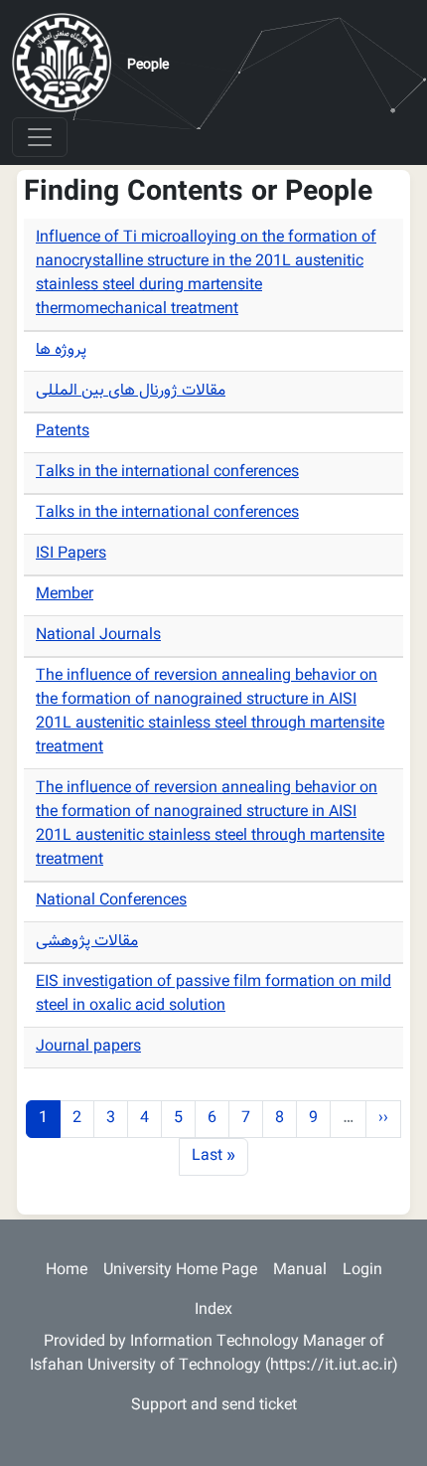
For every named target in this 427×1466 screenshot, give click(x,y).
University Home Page (180, 1270)
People (148, 66)
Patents (62, 431)
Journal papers (88, 1047)
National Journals (98, 635)
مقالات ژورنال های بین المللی (130, 391)
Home (66, 1270)
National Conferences (111, 901)
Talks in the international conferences (167, 472)
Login (362, 1270)
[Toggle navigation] (40, 137)
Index (213, 1310)
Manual (300, 1270)
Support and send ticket (214, 1405)
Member (64, 594)
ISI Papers (71, 554)
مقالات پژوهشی (87, 941)
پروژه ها (61, 350)
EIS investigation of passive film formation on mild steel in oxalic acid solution (213, 994)
